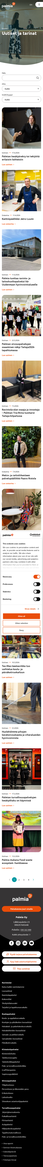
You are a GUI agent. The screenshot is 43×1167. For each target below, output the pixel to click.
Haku (4, 73)
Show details (30, 609)
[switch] (36, 584)
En (31, 5)
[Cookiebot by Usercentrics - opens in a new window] (30, 535)
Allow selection (21, 623)
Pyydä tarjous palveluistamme (23, 954)
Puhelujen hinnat (9, 1160)
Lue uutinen (7, 164)
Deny (21, 630)
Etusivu (5, 28)
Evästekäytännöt (9, 1151)
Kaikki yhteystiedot (20, 934)
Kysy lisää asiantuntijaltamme (23, 961)
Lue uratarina (8, 224)
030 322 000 (26, 929)
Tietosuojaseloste (10, 1156)
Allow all (21, 616)
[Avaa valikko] (39, 4)
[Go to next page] (33, 879)
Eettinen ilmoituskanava (12, 1147)
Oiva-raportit (8, 1143)
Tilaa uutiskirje (23, 968)
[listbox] (21, 89)
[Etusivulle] (8, 5)
